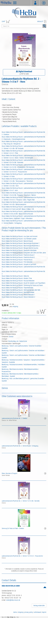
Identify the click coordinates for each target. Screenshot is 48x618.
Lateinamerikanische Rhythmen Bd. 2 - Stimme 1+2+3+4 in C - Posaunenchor (22, 556)
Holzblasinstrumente (16, 360)
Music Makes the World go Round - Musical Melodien (18, 280)
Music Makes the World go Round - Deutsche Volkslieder (19, 250)
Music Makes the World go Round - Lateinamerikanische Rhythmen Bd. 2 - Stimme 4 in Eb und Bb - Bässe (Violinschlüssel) (23, 212)
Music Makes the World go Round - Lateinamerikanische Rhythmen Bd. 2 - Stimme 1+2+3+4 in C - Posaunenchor (23, 170)
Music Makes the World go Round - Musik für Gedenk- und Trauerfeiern (23, 283)
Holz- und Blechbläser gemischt (19, 378)
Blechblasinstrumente (16, 369)
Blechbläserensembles (31, 369)
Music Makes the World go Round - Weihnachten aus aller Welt (21, 290)
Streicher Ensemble (35, 346)
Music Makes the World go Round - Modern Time (17, 278)
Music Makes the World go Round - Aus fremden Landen (19, 239)
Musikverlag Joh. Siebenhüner (17, 341)
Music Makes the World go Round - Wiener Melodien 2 (18, 297)
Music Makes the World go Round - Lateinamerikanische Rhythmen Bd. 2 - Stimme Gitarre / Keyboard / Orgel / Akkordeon (23, 217)
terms (15, 612)
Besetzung (5, 346)
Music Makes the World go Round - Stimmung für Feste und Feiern (22, 285)
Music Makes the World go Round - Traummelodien (17, 287)
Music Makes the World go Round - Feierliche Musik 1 (18, 255)
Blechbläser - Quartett (8, 376)
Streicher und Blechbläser (37, 355)
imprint (44, 612)
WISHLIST (40, 21)
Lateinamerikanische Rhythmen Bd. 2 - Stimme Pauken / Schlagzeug (20, 446)
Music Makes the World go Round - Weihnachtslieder (18, 292)
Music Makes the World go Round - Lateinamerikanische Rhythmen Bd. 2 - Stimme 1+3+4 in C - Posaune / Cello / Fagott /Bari (23, 198)
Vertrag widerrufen (39, 605)
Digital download (25, 71)
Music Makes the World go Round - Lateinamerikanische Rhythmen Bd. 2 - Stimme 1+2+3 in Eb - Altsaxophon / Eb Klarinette (23, 166)
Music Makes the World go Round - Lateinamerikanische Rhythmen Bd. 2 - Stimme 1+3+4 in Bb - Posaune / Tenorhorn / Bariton (23, 194)
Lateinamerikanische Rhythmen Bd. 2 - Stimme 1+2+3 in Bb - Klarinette (20, 501)
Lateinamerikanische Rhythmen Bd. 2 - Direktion (14, 418)
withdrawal (37, 612)
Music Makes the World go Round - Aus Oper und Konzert (19, 236)
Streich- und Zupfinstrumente (19, 346)
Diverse (11, 336)
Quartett (4, 353)
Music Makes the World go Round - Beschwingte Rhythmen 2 (20, 246)
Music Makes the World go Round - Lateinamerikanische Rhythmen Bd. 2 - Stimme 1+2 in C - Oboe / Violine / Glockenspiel (23, 156)
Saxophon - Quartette (8, 362)
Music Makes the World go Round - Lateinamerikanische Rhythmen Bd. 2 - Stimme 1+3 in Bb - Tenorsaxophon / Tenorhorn (23, 180)
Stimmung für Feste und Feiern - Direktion (13, 528)
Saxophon (27, 360)
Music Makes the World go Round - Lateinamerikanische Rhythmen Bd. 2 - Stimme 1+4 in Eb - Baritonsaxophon (23, 203)
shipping (15, 306)
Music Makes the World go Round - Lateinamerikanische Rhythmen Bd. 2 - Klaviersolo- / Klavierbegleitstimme (23, 138)
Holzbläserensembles (30, 364)
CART (3, 21)
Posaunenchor (6, 371)
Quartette (4, 348)
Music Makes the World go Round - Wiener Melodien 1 (18, 294)
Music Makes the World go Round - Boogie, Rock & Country (20, 248)
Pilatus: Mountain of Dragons (9, 473)
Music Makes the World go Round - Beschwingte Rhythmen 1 (20, 243)
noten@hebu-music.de (13, 600)
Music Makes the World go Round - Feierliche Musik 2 (18, 257)
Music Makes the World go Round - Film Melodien (17, 262)
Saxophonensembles (37, 360)
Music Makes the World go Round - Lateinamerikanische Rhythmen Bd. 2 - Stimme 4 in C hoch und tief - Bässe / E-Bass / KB (23, 208)
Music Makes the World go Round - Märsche (15, 276)
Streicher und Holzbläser (36, 350)
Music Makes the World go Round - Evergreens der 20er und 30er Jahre (24, 253)
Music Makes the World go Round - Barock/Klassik (17, 241)
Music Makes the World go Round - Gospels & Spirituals (19, 264)
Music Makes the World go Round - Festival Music (17, 260)
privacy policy (28, 612)
